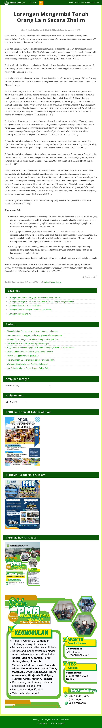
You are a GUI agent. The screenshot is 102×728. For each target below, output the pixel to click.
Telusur (31, 2)
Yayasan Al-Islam (51, 720)
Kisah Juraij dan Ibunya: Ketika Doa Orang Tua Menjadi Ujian (33, 339)
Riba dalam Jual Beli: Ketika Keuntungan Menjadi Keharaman (33, 331)
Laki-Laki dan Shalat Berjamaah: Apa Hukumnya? (28, 343)
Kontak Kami (64, 720)
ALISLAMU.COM (17, 2)
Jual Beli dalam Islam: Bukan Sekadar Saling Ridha (28, 368)
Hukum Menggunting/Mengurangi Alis (23, 355)
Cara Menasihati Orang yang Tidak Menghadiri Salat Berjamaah (34, 335)
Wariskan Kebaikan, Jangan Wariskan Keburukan (27, 364)
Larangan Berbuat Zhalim (20, 313)
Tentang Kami (38, 720)
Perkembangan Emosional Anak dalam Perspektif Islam (31, 360)
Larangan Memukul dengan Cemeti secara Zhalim (30, 309)
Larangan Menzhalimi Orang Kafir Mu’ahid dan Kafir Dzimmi (34, 297)
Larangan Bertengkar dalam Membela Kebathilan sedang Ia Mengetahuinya (41, 301)
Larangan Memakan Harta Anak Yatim (25, 305)
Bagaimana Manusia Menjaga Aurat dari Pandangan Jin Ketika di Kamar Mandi (40, 347)
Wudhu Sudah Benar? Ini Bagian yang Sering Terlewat (30, 351)
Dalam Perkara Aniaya (52, 282)
